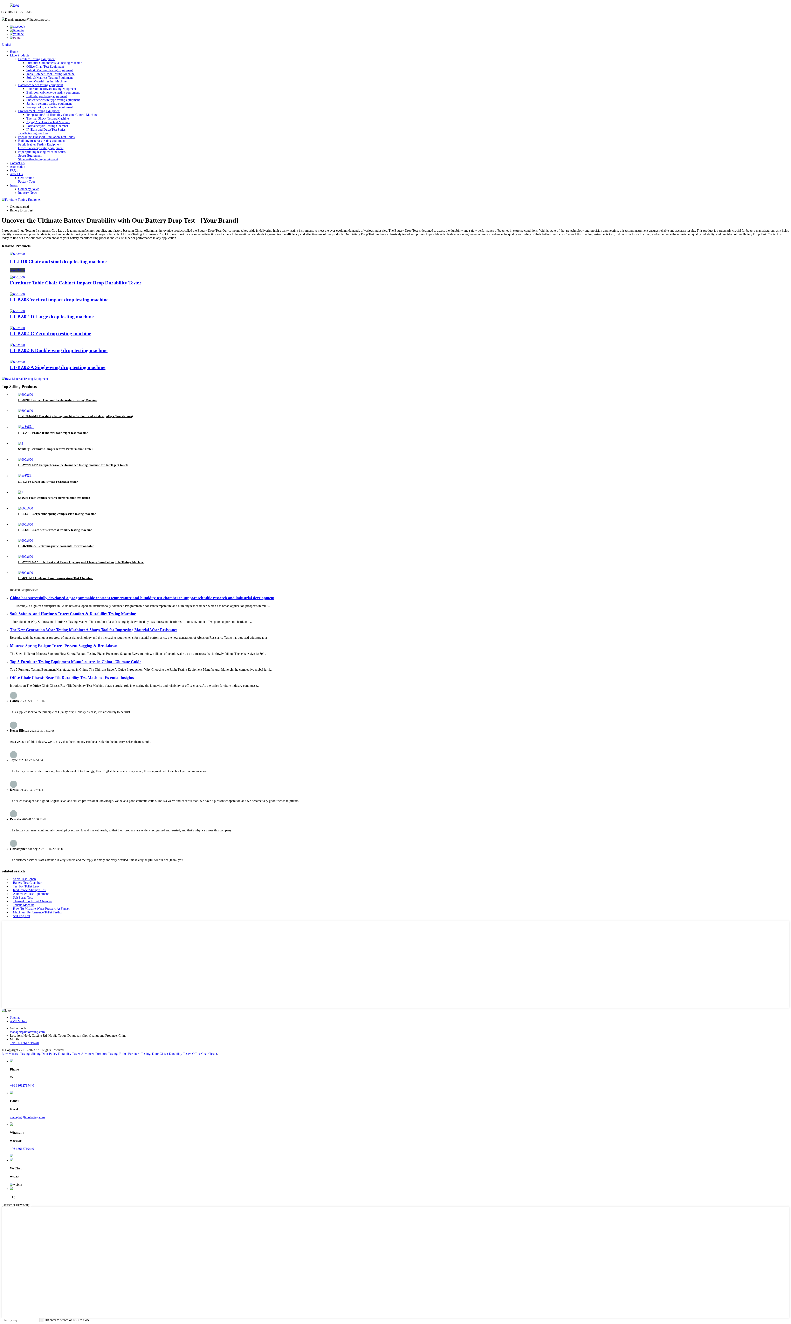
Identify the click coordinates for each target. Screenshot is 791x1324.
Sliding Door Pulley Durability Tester (55, 1053)
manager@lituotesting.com (27, 1032)
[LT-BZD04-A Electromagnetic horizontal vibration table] (25, 540)
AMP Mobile (18, 1021)
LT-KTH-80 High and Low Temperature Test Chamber (55, 578)
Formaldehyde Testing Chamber (47, 126)
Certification (26, 178)
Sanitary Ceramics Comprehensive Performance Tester (55, 449)
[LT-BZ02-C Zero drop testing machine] (17, 328)
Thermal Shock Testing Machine (47, 118)
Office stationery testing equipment (40, 148)
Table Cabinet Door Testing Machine (50, 74)
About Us (16, 174)
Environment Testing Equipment (39, 111)
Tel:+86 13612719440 (24, 1043)
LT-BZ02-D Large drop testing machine (52, 316)
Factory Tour (26, 181)
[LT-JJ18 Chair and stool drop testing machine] (17, 254)
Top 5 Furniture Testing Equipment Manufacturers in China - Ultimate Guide (75, 662)
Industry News (27, 192)
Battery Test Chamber (27, 882)
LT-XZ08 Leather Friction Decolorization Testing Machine (57, 400)
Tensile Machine (23, 905)
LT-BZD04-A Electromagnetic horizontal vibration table (56, 546)
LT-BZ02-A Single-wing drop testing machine (57, 367)
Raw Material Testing (16, 1053)
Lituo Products (19, 55)
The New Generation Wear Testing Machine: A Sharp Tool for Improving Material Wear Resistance (93, 630)
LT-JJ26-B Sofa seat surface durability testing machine (55, 530)
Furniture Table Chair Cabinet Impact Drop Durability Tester (76, 282)
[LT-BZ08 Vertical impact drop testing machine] (17, 294)
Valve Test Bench (24, 879)
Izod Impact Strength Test (29, 890)
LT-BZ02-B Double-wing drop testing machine (59, 350)
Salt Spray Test (23, 897)
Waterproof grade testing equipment (49, 107)
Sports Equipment (29, 155)
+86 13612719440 (22, 1085)
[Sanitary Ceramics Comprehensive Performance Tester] (20, 443)
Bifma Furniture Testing (134, 1053)
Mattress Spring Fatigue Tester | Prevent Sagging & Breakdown (63, 645)
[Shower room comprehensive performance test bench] (20, 492)
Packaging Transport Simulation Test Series (46, 137)
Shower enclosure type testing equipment (53, 100)
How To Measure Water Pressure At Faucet (41, 908)
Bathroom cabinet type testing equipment (53, 92)
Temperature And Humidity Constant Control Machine (61, 114)
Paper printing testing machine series (42, 152)
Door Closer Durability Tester (171, 1053)
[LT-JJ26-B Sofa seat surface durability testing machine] (25, 524)
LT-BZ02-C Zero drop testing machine (50, 333)
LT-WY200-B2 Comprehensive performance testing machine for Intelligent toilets (73, 465)
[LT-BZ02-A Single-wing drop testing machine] (17, 362)
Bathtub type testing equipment (46, 96)
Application (17, 166)
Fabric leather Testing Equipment (39, 144)
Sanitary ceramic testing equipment (49, 103)
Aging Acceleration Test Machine (48, 122)
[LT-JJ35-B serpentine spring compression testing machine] (25, 508)
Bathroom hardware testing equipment (51, 88)
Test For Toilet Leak (26, 886)
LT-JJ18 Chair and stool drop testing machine (58, 261)
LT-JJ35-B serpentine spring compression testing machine (57, 513)
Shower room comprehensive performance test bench (54, 497)
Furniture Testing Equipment (36, 59)
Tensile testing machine (33, 133)
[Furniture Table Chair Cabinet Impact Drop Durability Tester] (17, 277)
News (14, 185)
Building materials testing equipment (42, 140)
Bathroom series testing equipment (40, 85)
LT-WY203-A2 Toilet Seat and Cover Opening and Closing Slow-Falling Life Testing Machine (81, 562)
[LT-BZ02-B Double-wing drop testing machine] (17, 345)
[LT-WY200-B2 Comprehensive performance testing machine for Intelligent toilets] (25, 459)
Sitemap (15, 1017)
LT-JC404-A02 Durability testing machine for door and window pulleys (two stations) (75, 416)
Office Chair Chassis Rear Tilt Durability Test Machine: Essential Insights (72, 677)
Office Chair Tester (204, 1053)
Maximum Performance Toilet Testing (37, 912)
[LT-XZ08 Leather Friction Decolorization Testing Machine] (25, 394)
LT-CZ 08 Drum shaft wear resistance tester (48, 481)
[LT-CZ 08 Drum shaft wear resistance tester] (26, 476)
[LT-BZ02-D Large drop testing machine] (17, 311)
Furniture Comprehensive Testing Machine (54, 63)
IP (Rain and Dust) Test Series (46, 129)
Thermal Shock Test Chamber (32, 901)
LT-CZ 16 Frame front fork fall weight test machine (53, 432)
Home (14, 51)
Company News (28, 189)
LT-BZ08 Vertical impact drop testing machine (59, 299)
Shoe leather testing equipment (38, 159)
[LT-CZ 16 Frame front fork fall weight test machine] (26, 427)
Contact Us (17, 163)
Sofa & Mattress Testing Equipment (49, 70)
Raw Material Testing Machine (46, 81)
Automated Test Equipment (31, 894)
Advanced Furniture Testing (99, 1053)
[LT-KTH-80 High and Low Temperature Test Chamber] (25, 572)
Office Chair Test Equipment (45, 66)
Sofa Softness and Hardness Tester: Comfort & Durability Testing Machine (73, 614)
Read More (17, 270)
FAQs (14, 170)
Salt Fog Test (21, 916)
